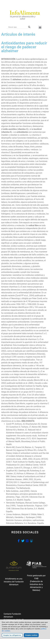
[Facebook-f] (18, 540)
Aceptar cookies (31, 635)
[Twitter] (22, 540)
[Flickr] (27, 540)
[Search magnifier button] (29, 27)
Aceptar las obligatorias (12, 635)
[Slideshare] (31, 540)
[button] (40, 27)
